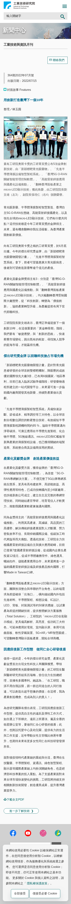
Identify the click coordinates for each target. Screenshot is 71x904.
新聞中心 (14, 30)
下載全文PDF (15, 799)
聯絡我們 (58, 60)
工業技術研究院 (19, 5)
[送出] (63, 16)
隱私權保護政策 (37, 883)
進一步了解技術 (19, 810)
